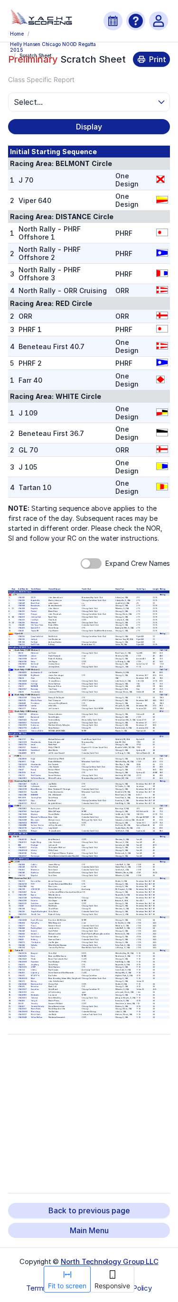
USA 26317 (23, 1015)
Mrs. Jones (35, 820)
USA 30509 (23, 961)
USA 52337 (23, 689)
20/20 (33, 598)
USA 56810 (23, 673)
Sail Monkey (36, 898)
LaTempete (35, 786)
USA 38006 (23, 759)
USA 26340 (23, 984)
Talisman (34, 998)
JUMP (33, 967)
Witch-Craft (36, 1015)
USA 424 (22, 922)
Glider (33, 959)
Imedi (33, 745)
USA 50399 (23, 820)
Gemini (34, 611)
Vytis (33, 948)
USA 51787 (23, 895)
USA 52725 (23, 745)
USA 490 (22, 625)
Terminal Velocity (38, 1006)
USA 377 (22, 925)
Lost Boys (35, 619)
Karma (33, 892)
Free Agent (35, 812)
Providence (35, 703)
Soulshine (35, 903)
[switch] (91, 563)
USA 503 (22, 617)
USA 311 (22, 981)
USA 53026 (23, 817)
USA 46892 (23, 753)
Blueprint (34, 953)
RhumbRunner (36, 789)
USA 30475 (23, 956)
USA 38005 (23, 750)
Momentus (35, 870)
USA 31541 (23, 959)
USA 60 (21, 940)
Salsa (33, 661)
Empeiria (34, 608)
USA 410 (22, 987)
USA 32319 (23, 698)
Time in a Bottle (37, 731)
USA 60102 (23, 792)
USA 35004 (23, 764)
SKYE (33, 753)
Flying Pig (34, 922)
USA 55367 (23, 892)
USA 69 (21, 717)
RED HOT (34, 822)
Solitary (34, 667)
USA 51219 (23, 789)
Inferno (34, 850)
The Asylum (35, 942)
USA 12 (21, 686)
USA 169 (22, 608)
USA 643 (22, 934)
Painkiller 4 (35, 750)
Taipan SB (35, 631)
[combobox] (84, 102)
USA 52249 (23, 898)
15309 (21, 1003)
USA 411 (22, 964)
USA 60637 (23, 722)
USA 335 (22, 622)
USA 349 (22, 931)
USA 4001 (22, 761)
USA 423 (22, 628)
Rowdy (34, 770)
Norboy (34, 853)
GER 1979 (22, 798)
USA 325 (22, 619)
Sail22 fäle (35, 645)
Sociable (34, 792)
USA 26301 (23, 998)
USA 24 (21, 678)
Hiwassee (35, 653)
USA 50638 (23, 920)
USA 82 (21, 906)
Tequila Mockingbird (39, 912)
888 (20, 845)
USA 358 (22, 606)
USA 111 (22, 775)
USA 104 (22, 948)
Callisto (34, 864)
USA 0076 (22, 700)
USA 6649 (22, 703)
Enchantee (35, 722)
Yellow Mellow (36, 1017)
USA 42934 (23, 831)
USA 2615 (22, 773)
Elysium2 (34, 719)
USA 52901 (23, 778)
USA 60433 (23, 719)
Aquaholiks (35, 600)
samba (34, 706)
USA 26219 (23, 884)
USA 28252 (23, 664)
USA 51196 (23, 795)
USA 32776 (23, 828)
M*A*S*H (35, 976)
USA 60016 (23, 706)
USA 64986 (23, 825)
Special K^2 (35, 628)
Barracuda (35, 717)
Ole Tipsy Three (37, 625)
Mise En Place (36, 700)
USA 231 (22, 645)
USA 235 (22, 639)
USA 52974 (23, 725)
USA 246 (22, 873)
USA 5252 (22, 747)
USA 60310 (23, 903)
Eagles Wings (36, 842)
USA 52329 (23, 742)
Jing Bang (35, 964)
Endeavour (35, 725)
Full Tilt (34, 867)
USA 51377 (23, 800)
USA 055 (22, 636)
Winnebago (35, 1012)
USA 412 (22, 976)
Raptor (34, 895)
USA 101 (22, 881)
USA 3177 (22, 709)
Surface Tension (37, 825)
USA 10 (21, 692)
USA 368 (22, 864)
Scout (33, 773)
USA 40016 (23, 839)
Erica (33, 956)
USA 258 (22, 909)
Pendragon (35, 856)
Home (16, 34)
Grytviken (35, 961)
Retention (35, 987)
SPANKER (34, 795)
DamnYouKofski (37, 636)
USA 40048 (23, 850)
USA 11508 (23, 814)
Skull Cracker (36, 775)
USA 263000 (23, 1012)
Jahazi (34, 656)
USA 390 (22, 598)
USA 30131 (23, 992)
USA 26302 (23, 1009)
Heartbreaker (36, 742)
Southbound (36, 937)
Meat (33, 978)
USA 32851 (23, 809)
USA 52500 (23, 914)
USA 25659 (23, 681)
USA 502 (22, 614)
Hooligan (34, 845)
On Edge (34, 683)
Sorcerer (34, 900)
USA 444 (22, 928)
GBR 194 (22, 642)
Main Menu (89, 1230)
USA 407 (22, 1006)
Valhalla (34, 945)
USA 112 (22, 767)
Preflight (34, 642)
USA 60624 (23, 822)
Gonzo (34, 925)
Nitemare (34, 622)
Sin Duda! (34, 664)
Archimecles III (36, 673)
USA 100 (22, 611)
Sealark (34, 931)
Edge (33, 761)
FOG (33, 884)
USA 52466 (23, 886)
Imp (32, 886)
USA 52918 (23, 658)
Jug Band (34, 728)
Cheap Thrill (36, 698)
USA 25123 (23, 967)
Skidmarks (35, 995)
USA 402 (22, 973)
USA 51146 (23, 786)
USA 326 (22, 600)
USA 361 (22, 870)
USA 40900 (23, 995)
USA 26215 (23, 953)
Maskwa (34, 814)
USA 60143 (23, 714)
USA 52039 (23, 656)
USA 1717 (22, 739)
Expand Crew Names (137, 563)
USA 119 (22, 889)
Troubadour (35, 692)
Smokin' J (35, 934)
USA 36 (21, 631)
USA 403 (22, 1001)
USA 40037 (23, 856)
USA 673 (22, 942)
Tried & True (36, 914)
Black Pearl (35, 603)
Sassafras (35, 989)
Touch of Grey (36, 828)
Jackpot (34, 639)
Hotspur (34, 614)
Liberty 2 (34, 681)
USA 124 (22, 876)
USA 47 (21, 770)
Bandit (34, 839)
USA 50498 (23, 675)
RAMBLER (34, 686)
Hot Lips (34, 848)
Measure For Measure (39, 817)
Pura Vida (35, 767)
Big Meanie (35, 675)
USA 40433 (23, 978)
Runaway (34, 689)
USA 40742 (23, 803)
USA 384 (22, 945)
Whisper (34, 831)
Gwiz (33, 678)
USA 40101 (23, 842)
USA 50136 (23, 661)
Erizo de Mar (36, 881)
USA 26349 (23, 1017)
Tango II (34, 1001)
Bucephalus (35, 606)
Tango (33, 909)
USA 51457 (23, 784)
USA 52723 (23, 728)
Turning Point (36, 798)
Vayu (33, 800)
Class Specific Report (41, 79)
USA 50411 (23, 731)
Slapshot (34, 876)
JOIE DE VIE (35, 889)
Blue (33, 739)
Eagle (33, 759)
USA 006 (22, 667)
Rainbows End (36, 984)
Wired (33, 803)
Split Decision (36, 906)
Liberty (34, 970)
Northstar (35, 873)
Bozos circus (36, 809)
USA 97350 (23, 812)
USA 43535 (23, 683)
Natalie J (34, 747)
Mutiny (34, 981)
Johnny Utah (36, 617)
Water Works (36, 1009)
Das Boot (34, 784)
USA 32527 (23, 989)
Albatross (35, 714)
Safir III (34, 658)
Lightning (34, 973)
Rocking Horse (36, 928)
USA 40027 (23, 848)
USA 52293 (23, 900)
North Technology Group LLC (110, 1261)
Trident (34, 709)
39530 (21, 653)
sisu (33, 992)
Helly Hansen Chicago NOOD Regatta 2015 (52, 46)
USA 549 (22, 603)
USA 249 (22, 867)
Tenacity (34, 1003)
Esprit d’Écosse (37, 920)
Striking (34, 940)
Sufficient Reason (38, 778)
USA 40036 (23, 853)
